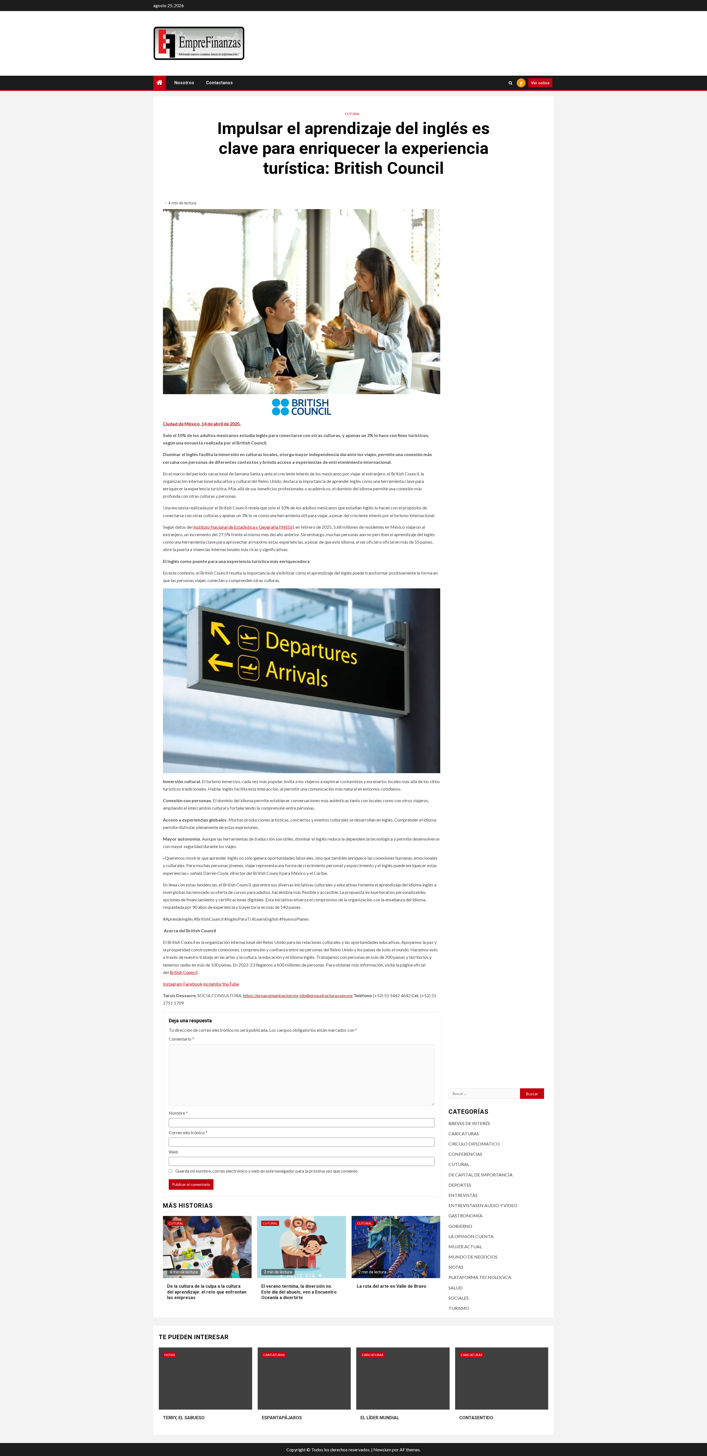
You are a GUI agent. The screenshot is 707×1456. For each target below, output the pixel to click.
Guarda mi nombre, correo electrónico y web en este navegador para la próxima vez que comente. (266, 1170)
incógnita (212, 983)
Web (173, 1151)
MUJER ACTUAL (465, 1246)
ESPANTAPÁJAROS (282, 1417)
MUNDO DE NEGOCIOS (473, 1256)
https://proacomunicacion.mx (271, 995)
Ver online (540, 82)
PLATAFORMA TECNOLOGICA (480, 1277)
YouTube (230, 983)
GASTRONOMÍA (465, 1215)
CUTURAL (352, 114)
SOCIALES (459, 1297)
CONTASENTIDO (476, 1417)
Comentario (181, 1038)
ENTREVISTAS (463, 1195)
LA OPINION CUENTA (471, 1236)
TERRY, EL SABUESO (184, 1417)
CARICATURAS (464, 1133)
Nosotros (184, 82)
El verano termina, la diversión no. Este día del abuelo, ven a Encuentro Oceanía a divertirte (299, 1292)
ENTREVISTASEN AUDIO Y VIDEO (483, 1205)
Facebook (192, 983)
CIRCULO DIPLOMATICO (474, 1143)
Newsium (382, 1449)
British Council (183, 972)
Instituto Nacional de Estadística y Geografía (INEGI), (244, 527)
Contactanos (219, 82)
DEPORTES (460, 1185)
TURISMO (459, 1308)
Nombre (178, 1112)
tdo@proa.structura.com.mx (326, 995)
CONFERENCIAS (465, 1154)
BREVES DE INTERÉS (469, 1123)
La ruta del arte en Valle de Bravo (391, 1286)
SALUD (456, 1287)
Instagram (172, 983)
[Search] (510, 83)
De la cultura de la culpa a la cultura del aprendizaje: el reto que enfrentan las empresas (206, 1292)
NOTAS (456, 1267)
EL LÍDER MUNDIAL (379, 1417)
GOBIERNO (460, 1226)
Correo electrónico (188, 1132)
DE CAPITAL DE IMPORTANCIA (481, 1174)
